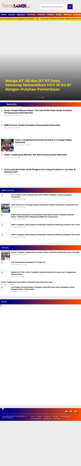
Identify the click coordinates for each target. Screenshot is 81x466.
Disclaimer (47, 416)
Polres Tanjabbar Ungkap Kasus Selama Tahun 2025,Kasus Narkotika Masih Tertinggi (45, 252)
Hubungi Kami (65, 416)
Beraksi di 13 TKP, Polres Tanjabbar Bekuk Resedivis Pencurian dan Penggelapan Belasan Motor (43, 273)
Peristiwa (31, 15)
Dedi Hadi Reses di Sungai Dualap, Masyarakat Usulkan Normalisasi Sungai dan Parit (44, 205)
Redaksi (39, 416)
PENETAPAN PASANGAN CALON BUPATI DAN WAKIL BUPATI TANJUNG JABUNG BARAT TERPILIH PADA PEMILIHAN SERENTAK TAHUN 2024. (42, 216)
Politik (59, 15)
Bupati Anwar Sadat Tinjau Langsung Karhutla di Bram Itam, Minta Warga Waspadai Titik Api (40, 85)
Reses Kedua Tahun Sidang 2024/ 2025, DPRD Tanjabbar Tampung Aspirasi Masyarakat (41, 196)
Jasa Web (57, 418)
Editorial (67, 15)
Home (3, 15)
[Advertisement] (40, 37)
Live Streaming (36, 418)
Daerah (12, 15)
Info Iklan (56, 416)
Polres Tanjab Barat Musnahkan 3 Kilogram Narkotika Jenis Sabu (27, 282)
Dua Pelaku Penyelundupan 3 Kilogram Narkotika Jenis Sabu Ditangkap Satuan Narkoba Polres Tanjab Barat (43, 288)
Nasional (21, 15)
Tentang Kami (47, 418)
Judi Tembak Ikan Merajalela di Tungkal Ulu (28, 262)
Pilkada (50, 15)
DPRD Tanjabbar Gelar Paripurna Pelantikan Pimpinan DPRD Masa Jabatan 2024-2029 (45, 225)
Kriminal (41, 15)
